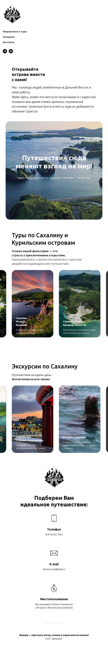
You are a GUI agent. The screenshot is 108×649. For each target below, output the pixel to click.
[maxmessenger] (11, 51)
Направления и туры (15, 31)
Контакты (8, 42)
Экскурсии (9, 37)
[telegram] (5, 51)
